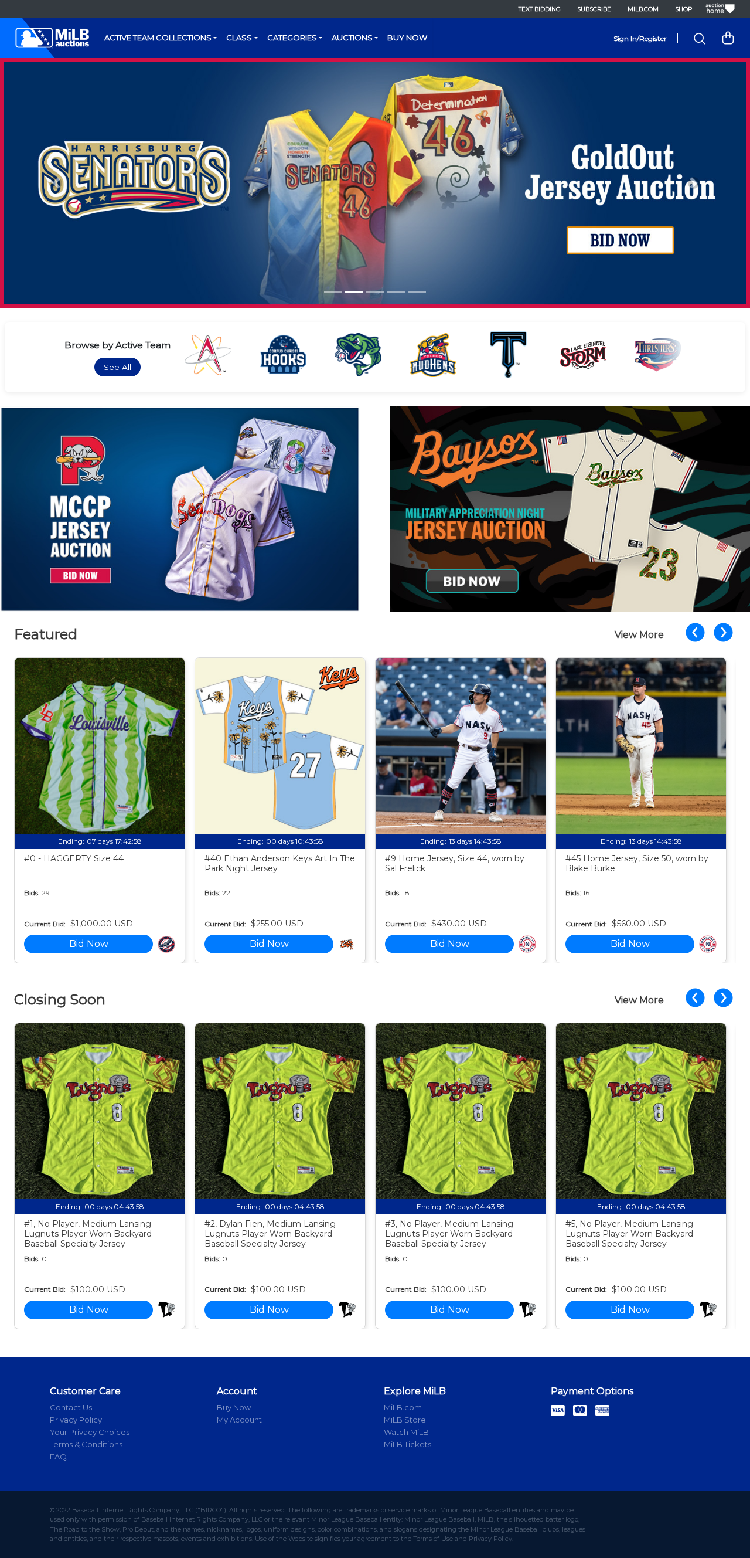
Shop (683, 9)
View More (639, 634)
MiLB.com (643, 9)
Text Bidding (540, 9)
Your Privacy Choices (89, 1432)
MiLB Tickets (407, 1444)
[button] (56, 183)
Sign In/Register (640, 38)
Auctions (352, 37)
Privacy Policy (76, 1419)
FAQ (58, 1456)
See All (117, 367)
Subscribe (594, 9)
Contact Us (71, 1407)
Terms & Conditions (86, 1444)
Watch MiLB (406, 1432)
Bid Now (88, 943)
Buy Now (407, 37)
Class (239, 37)
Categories (292, 37)
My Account (239, 1419)
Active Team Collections (158, 37)
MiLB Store (405, 1419)
